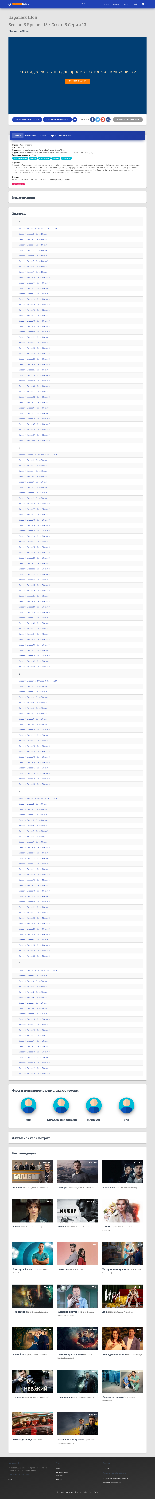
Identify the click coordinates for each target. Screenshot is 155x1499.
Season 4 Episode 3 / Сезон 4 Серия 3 (33, 809)
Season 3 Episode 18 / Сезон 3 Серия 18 (34, 773)
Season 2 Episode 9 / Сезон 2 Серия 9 (33, 498)
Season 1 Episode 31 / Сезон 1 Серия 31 (34, 392)
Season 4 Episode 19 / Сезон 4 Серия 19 (34, 896)
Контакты (59, 1476)
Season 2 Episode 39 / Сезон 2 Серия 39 (34, 661)
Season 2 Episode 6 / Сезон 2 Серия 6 (33, 482)
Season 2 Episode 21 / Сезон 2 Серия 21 (34, 563)
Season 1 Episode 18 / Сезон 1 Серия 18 (34, 321)
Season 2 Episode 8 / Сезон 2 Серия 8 (33, 493)
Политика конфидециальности (115, 1478)
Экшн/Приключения (20, 158)
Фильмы (116, 4)
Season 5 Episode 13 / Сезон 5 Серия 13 (34, 1036)
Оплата (106, 1468)
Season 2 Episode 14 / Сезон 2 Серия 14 (34, 525)
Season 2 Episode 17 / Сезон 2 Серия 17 (34, 542)
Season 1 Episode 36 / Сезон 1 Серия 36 (34, 419)
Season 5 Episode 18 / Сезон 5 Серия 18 (34, 1063)
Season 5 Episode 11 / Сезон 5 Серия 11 (34, 1025)
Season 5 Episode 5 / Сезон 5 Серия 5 (33, 992)
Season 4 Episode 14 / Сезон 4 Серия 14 (34, 869)
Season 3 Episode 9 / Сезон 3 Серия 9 (33, 724)
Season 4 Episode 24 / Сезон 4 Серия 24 (34, 923)
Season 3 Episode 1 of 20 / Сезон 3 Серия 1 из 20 (38, 681)
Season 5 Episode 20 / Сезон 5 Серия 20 (34, 1074)
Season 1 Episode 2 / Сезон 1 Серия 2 (33, 234)
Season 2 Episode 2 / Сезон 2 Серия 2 (33, 460)
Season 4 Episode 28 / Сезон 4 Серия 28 (34, 945)
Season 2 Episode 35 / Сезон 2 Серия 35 (34, 639)
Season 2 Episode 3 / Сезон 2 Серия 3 (33, 466)
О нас (58, 1468)
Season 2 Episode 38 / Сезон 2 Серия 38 (34, 656)
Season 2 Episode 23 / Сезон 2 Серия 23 (34, 574)
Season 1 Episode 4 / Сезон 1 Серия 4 (33, 245)
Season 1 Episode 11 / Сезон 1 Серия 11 (34, 283)
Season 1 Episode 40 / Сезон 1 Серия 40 (34, 440)
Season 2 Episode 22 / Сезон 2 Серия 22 (34, 569)
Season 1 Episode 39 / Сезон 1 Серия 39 (34, 435)
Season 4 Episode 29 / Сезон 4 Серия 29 (34, 951)
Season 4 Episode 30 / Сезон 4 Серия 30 (34, 956)
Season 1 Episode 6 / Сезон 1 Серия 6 (33, 256)
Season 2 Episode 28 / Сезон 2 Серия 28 (34, 601)
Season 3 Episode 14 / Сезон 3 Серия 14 (34, 752)
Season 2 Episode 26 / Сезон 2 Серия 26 (34, 591)
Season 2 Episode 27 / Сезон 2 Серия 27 (34, 596)
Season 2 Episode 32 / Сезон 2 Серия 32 (34, 623)
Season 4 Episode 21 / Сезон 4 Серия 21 (34, 907)
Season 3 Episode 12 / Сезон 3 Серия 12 (34, 741)
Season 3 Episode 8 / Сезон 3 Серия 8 (33, 719)
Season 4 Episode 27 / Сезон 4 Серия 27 (34, 940)
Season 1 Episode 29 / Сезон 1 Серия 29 (34, 381)
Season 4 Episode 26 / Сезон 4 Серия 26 (34, 934)
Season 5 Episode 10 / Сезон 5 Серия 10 (34, 1019)
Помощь (59, 1480)
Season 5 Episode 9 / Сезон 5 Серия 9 (33, 1014)
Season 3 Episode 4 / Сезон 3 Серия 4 (33, 697)
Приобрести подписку (77, 81)
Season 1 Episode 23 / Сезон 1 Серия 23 (34, 348)
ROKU (10, 1480)
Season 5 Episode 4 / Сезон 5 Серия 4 (33, 987)
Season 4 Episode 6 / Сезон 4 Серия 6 (33, 826)
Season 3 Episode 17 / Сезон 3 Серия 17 (34, 768)
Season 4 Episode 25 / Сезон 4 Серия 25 (34, 929)
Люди (126, 4)
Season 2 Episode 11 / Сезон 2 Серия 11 (34, 509)
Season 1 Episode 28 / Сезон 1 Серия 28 (34, 375)
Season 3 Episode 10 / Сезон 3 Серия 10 (34, 730)
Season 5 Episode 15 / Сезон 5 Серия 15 (34, 1046)
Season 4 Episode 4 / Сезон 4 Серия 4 (33, 815)
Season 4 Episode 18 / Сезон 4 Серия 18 (34, 891)
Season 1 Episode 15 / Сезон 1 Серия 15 (34, 305)
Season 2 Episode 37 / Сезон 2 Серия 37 (34, 650)
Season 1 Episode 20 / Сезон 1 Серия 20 (34, 332)
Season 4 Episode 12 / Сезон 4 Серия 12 (34, 858)
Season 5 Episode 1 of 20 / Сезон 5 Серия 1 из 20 (38, 970)
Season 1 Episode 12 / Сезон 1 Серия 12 (34, 288)
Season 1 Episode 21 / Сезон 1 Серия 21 (34, 337)
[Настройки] (143, 4)
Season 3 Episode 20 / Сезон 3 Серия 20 (34, 784)
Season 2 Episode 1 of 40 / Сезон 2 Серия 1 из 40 (38, 455)
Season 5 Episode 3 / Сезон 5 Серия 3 (33, 981)
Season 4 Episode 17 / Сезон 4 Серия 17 (34, 885)
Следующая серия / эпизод (57, 119)
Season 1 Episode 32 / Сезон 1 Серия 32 (34, 397)
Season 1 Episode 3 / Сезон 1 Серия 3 (33, 239)
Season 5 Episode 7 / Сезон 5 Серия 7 (33, 1003)
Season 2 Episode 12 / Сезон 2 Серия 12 (34, 514)
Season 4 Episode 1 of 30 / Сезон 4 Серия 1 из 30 (38, 798)
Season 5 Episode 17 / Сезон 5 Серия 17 (34, 1057)
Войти (136, 4)
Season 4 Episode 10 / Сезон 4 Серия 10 (34, 847)
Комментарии (30, 136)
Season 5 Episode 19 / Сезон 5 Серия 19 (34, 1068)
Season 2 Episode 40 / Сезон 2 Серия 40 (34, 667)
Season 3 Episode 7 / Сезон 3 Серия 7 (33, 713)
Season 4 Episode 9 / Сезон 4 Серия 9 (33, 842)
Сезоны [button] (43, 136)
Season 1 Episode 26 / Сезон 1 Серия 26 (34, 364)
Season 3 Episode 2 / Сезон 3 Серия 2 (33, 686)
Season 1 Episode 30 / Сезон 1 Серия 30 (34, 386)
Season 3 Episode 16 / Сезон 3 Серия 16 (34, 762)
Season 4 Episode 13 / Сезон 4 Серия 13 (34, 864)
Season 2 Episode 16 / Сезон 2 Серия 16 (34, 536)
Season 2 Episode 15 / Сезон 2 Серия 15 (34, 531)
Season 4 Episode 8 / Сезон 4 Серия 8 (33, 837)
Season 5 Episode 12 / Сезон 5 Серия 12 (34, 1030)
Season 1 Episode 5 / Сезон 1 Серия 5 (33, 250)
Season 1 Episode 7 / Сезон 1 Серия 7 (33, 261)
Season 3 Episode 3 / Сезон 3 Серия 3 (33, 692)
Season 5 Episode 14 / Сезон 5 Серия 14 (34, 1041)
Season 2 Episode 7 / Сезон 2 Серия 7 (33, 487)
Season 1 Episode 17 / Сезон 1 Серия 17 (34, 315)
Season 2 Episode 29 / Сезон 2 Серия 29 (34, 607)
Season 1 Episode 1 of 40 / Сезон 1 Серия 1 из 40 (38, 229)
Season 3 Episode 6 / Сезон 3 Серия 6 (33, 708)
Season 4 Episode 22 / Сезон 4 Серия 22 (34, 913)
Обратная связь (62, 1472)
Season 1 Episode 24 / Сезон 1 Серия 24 (34, 354)
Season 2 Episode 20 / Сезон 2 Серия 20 (34, 558)
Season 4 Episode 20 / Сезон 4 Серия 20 (34, 902)
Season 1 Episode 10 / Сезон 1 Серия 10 (34, 277)
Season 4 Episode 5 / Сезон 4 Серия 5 (33, 820)
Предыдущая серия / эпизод (27, 119)
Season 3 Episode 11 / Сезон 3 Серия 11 (34, 735)
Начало (106, 4)
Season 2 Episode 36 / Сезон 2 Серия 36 (34, 645)
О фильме (18, 136)
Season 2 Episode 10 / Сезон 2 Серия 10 (34, 504)
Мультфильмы (44, 158)
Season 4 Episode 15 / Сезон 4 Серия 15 (34, 875)
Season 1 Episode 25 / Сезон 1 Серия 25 (34, 359)
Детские (33, 158)
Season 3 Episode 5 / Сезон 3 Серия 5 (33, 703)
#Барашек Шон (18, 184)
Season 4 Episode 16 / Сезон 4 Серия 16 (34, 880)
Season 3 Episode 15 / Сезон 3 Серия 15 (34, 757)
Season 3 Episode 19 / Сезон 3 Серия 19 (34, 779)
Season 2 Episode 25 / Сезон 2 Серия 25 (34, 585)
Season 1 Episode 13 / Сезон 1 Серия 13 (34, 294)
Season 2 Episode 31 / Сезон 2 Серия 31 (34, 618)
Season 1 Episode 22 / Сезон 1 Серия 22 (34, 343)
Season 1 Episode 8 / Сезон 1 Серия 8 (33, 267)
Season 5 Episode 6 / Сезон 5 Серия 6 (33, 997)
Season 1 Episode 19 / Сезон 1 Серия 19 (34, 326)
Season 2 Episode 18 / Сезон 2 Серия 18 (34, 547)
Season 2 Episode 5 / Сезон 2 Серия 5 (33, 476)
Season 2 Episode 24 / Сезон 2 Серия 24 (34, 580)
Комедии (56, 158)
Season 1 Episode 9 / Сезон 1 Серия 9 (33, 272)
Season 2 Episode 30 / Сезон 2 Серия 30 (34, 612)
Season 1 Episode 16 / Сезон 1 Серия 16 (34, 310)
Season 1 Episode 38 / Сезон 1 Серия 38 (34, 430)
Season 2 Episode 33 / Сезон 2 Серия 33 (34, 629)
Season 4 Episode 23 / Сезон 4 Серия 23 (34, 918)
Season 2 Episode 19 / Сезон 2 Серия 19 (34, 553)
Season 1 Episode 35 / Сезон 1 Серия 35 (34, 413)
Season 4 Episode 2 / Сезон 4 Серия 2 (33, 804)
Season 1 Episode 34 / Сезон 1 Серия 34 (34, 408)
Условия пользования (112, 1482)
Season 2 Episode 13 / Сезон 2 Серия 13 (34, 520)
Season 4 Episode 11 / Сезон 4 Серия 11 (34, 853)
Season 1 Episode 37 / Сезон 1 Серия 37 (34, 424)
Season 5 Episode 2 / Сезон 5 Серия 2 (33, 976)
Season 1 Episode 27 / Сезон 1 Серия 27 (34, 370)
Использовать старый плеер (128, 119)
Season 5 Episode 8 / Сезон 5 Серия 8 (33, 1008)
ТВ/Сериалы (66, 158)
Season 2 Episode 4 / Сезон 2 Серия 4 (33, 471)
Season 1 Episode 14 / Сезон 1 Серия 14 (34, 299)
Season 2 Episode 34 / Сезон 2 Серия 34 (34, 634)
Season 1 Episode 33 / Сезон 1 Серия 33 (34, 402)
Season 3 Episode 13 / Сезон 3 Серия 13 (34, 746)
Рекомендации (65, 136)
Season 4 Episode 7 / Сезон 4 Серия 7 (33, 831)
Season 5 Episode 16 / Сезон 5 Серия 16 (34, 1052)
